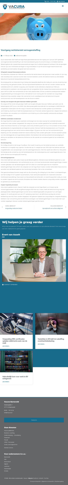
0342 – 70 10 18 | (51, 1)
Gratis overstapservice (10, 444)
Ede (5, 459)
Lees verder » (6, 346)
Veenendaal (7, 468)
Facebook (35, 478)
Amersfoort (7, 461)
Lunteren (6, 466)
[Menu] (63, 6)
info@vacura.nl (8, 412)
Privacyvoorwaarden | (36, 481)
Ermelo (6, 471)
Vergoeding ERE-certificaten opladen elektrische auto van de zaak (14, 341)
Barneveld (7, 457)
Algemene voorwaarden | (48, 481)
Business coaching (9, 433)
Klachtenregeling (59, 481)
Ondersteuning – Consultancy (12, 435)
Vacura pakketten (9, 430)
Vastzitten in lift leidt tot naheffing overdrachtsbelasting (51, 340)
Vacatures (34, 420)
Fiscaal (6, 440)
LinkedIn (41, 478)
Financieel (7, 437)
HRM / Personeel (9, 442)
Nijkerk (6, 464)
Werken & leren (8, 447)
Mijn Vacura (61, 1)
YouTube (46, 478)
